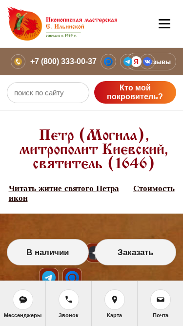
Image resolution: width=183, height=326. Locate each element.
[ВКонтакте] (147, 61)
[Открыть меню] (164, 24)
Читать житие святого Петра (64, 188)
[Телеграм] (128, 61)
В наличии (47, 252)
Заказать (135, 252)
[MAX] (108, 61)
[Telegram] (49, 277)
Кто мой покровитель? (135, 92)
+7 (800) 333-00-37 (63, 61)
